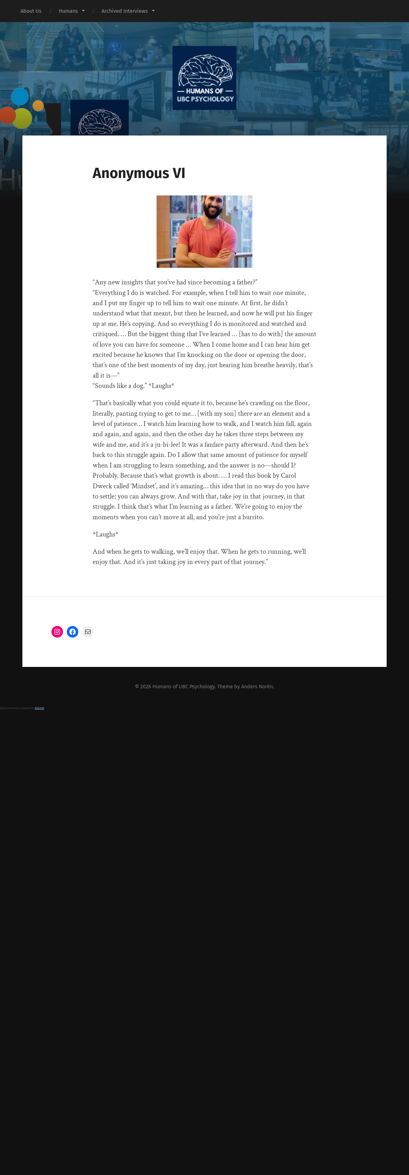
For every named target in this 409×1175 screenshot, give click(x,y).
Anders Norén (257, 687)
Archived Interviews (125, 11)
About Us (31, 11)
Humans (68, 11)
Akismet (39, 708)
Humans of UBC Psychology (183, 687)
